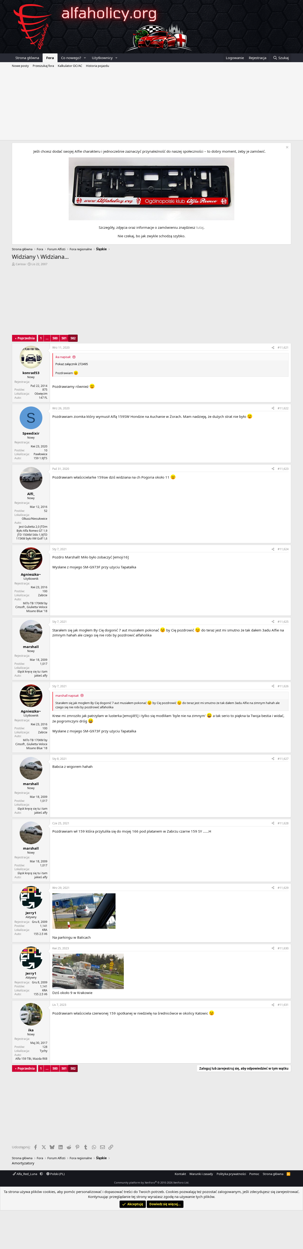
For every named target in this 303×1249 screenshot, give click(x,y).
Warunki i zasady (201, 1174)
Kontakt (180, 1174)
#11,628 (283, 823)
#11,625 (283, 622)
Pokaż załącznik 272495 (71, 364)
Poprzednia (26, 338)
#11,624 (283, 549)
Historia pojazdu (97, 66)
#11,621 (283, 348)
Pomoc (254, 1174)
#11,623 (283, 469)
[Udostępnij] (273, 347)
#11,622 (283, 408)
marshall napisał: (67, 695)
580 (55, 338)
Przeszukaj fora (43, 66)
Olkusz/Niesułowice (34, 519)
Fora (50, 57)
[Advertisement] (151, 105)
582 (73, 338)
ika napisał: (63, 357)
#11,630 (283, 948)
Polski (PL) (57, 1174)
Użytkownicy (102, 57)
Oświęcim (41, 394)
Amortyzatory (23, 1163)
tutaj (200, 227)
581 (64, 338)
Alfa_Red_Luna (27, 1174)
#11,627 (283, 759)
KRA (44, 930)
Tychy (43, 1051)
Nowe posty (20, 66)
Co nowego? (71, 57)
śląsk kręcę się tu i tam (32, 672)
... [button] (47, 338)
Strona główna (27, 57)
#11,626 (283, 686)
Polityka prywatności (231, 1174)
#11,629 (283, 888)
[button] (85, 57)
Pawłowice (40, 454)
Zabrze (42, 595)
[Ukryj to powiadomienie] (287, 147)
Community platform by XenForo (151, 1182)
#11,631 (283, 1005)
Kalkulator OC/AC (70, 66)
